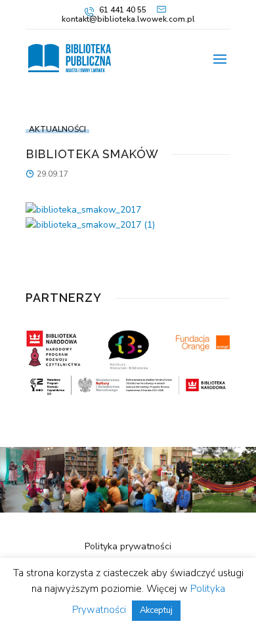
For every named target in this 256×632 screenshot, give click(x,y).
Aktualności (57, 129)
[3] (160, 509)
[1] (32, 509)
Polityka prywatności (128, 546)
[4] (96, 509)
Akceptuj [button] (156, 610)
